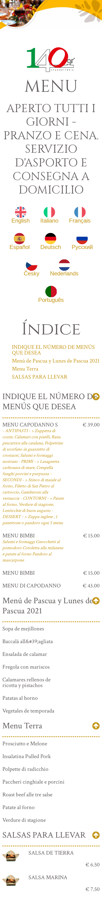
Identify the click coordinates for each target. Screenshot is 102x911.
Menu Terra (25, 368)
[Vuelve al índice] (96, 397)
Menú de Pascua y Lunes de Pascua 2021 (56, 360)
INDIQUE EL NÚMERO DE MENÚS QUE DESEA (53, 349)
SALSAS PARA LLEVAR (39, 376)
